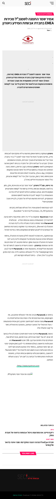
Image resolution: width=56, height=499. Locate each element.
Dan (48, 30)
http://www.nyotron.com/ (28, 365)
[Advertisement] (28, 123)
